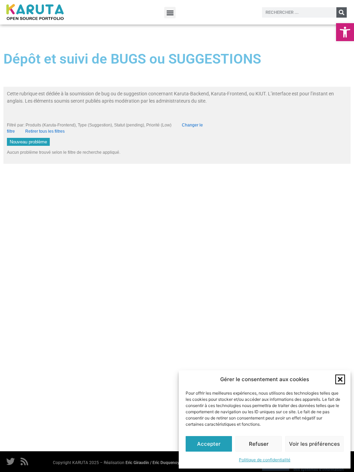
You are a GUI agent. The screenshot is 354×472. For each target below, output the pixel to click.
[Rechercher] (341, 12)
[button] (345, 32)
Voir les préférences (314, 444)
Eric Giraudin (137, 462)
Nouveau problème (28, 141)
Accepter (209, 444)
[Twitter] (10, 462)
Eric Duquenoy (165, 462)
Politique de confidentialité (264, 459)
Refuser (259, 444)
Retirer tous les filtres (45, 131)
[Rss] (24, 462)
